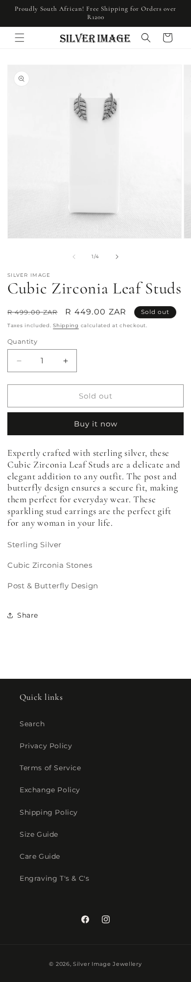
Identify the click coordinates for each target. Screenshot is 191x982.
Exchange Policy (50, 789)
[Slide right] (117, 257)
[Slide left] (74, 257)
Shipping (66, 325)
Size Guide (39, 834)
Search (32, 723)
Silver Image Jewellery (107, 963)
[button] (19, 37)
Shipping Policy (49, 812)
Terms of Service (50, 767)
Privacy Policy (46, 745)
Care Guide (40, 856)
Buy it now (96, 423)
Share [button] (27, 615)
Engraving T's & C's (54, 878)
